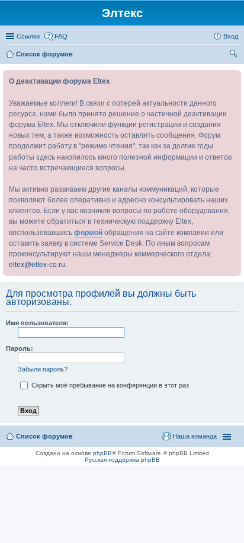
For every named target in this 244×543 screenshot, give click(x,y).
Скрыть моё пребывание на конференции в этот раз (109, 385)
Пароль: (19, 348)
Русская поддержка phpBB (122, 459)
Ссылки (28, 36)
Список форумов (44, 436)
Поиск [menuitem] (234, 55)
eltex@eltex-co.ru (37, 265)
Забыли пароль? (43, 369)
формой (88, 232)
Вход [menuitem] (230, 36)
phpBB (102, 453)
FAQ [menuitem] (61, 36)
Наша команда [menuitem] (194, 436)
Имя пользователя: (37, 322)
